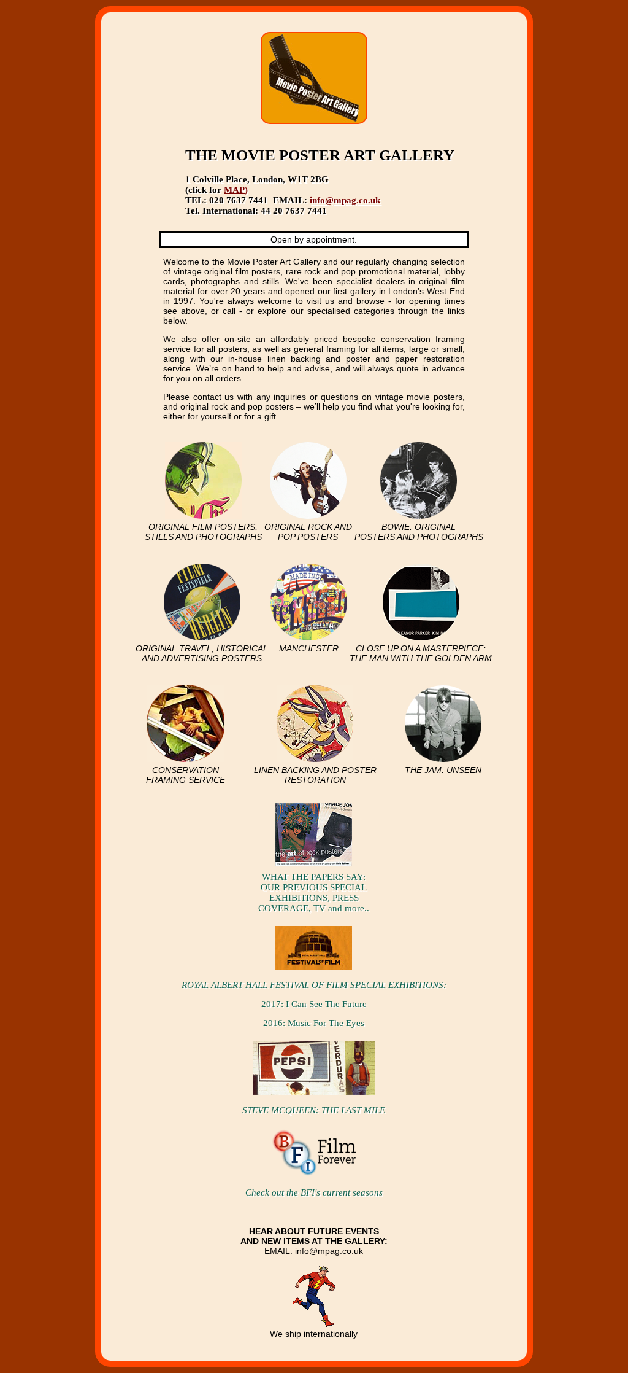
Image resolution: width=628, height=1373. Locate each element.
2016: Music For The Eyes (313, 1023)
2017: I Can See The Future (314, 1004)
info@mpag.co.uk (345, 200)
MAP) (236, 190)
